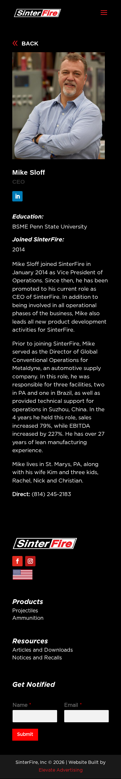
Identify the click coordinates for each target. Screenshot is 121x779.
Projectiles (25, 610)
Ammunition (28, 618)
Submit (25, 734)
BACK (30, 43)
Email (73, 705)
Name (22, 705)
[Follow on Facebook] (17, 561)
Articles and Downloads (42, 650)
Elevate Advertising (61, 770)
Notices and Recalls (37, 657)
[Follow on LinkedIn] (17, 196)
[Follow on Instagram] (30, 561)
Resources (30, 641)
